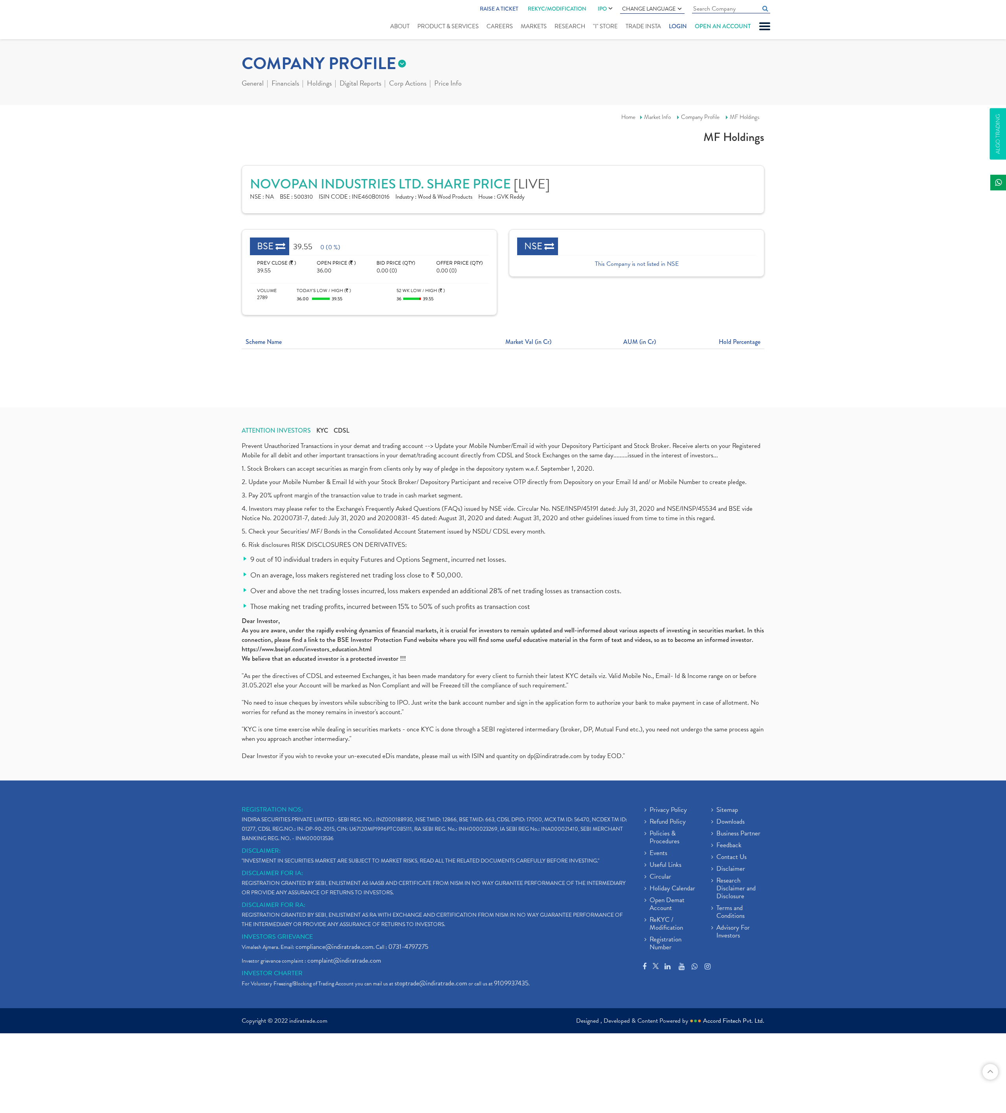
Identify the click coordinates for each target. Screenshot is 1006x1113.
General (253, 84)
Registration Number (665, 944)
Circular (660, 877)
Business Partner (738, 834)
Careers (499, 26)
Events (658, 853)
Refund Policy (668, 822)
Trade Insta (643, 26)
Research (569, 26)
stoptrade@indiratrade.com (431, 983)
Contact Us (731, 857)
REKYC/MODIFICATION (557, 9)
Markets (534, 26)
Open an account (723, 26)
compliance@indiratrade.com (334, 947)
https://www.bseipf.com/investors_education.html (307, 649)
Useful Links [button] (665, 865)
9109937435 (511, 983)
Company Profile (700, 117)
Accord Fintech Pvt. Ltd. (733, 1020)
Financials (285, 84)
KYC (322, 430)
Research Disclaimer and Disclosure (736, 889)
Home (628, 117)
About (399, 26)
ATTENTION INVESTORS (276, 430)
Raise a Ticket (499, 9)
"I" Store (605, 26)
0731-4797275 (408, 947)
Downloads (730, 822)
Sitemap (727, 810)
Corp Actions (407, 84)
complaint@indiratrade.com (344, 960)
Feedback (729, 845)
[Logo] (260, 20)
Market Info (657, 117)
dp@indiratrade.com (555, 756)
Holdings (319, 84)
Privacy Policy (668, 810)
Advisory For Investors (733, 932)
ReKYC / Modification (666, 924)
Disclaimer (730, 869)
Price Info (448, 84)
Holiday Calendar (672, 889)
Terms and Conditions (730, 912)
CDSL (341, 430)
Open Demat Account (667, 904)
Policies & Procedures (664, 838)
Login (678, 26)
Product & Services (448, 26)
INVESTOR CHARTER (272, 973)
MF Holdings (745, 117)
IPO (602, 9)
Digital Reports (360, 84)
